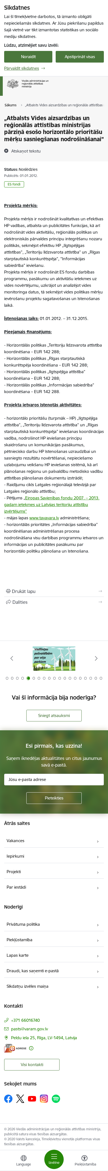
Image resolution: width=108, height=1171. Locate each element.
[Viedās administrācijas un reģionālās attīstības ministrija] (48, 88)
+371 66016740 (25, 1020)
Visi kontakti (32, 1064)
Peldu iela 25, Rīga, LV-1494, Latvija (44, 1037)
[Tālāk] (96, 658)
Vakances (15, 840)
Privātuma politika (23, 924)
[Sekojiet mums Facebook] (8, 1099)
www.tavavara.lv (44, 517)
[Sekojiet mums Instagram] (44, 1099)
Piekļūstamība (19, 939)
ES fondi (14, 184)
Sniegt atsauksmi (54, 715)
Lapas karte (18, 955)
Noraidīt (28, 56)
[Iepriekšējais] (11, 658)
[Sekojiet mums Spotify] (56, 1099)
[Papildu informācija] (31, 1048)
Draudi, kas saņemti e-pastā (33, 970)
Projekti (14, 871)
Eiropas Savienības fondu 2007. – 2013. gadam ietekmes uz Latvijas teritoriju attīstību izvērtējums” (51, 504)
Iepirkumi (15, 856)
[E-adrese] (15, 1048)
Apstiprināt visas (80, 56)
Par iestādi (16, 887)
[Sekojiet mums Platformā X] (20, 1099)
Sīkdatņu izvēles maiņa (27, 986)
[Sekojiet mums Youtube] (32, 1098)
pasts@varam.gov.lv (29, 1028)
